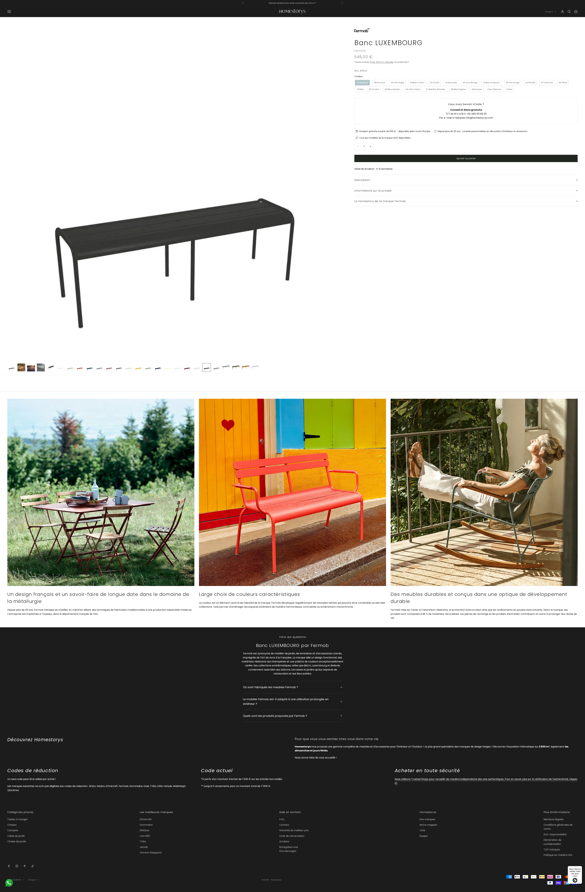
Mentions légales (554, 819)
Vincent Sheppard (150, 852)
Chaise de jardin (16, 841)
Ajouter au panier (466, 158)
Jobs (422, 830)
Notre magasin (428, 825)
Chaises (12, 825)
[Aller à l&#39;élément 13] (128, 367)
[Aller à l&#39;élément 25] (245, 367)
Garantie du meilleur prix (294, 830)
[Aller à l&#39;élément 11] (109, 367)
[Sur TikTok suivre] (32, 866)
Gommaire (146, 825)
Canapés (12, 830)
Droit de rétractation (291, 836)
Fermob (359, 50)
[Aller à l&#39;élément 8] (80, 367)
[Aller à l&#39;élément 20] (197, 367)
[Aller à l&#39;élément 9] (89, 367)
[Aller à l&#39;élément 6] (60, 367)
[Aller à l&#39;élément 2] (21, 367)
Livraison (284, 841)
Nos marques (427, 819)
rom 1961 (145, 836)
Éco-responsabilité (555, 834)
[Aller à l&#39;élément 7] (70, 367)
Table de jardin (16, 836)
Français (549, 11)
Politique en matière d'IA (558, 855)
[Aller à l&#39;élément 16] (158, 367)
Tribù (143, 841)
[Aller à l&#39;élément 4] (41, 367)
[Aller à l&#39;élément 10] (99, 367)
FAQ (281, 819)
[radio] (362, 82)
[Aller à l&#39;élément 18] (177, 367)
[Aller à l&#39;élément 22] (216, 367)
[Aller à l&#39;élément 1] (11, 367)
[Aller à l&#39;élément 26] (255, 367)
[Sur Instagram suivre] (16, 866)
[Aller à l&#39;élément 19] (187, 367)
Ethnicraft (146, 819)
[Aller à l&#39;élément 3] (31, 367)
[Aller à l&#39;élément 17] (167, 367)
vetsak (144, 847)
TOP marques (552, 849)
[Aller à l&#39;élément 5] (50, 367)
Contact (284, 825)
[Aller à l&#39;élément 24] (236, 367)
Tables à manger (17, 819)
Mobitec (145, 830)
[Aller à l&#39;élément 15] (148, 367)
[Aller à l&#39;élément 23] (226, 367)
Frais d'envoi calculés (382, 62)
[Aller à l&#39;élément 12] (119, 367)
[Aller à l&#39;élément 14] (138, 367)
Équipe (423, 836)
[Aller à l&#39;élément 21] (206, 367)
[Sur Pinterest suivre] (24, 866)
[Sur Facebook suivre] (8, 866)
